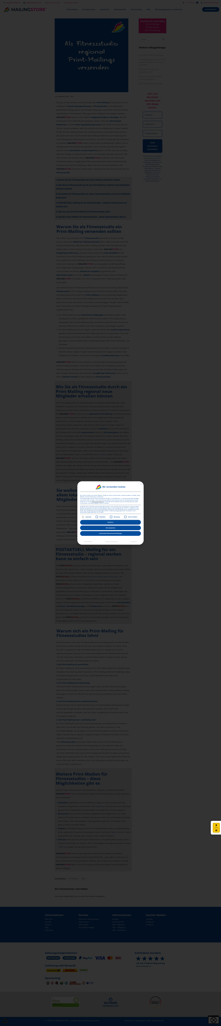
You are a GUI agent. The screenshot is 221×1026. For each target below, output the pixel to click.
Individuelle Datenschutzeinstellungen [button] (110, 533)
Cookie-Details (88, 541)
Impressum (134, 541)
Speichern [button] (110, 522)
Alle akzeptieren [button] (110, 528)
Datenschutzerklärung (98, 501)
